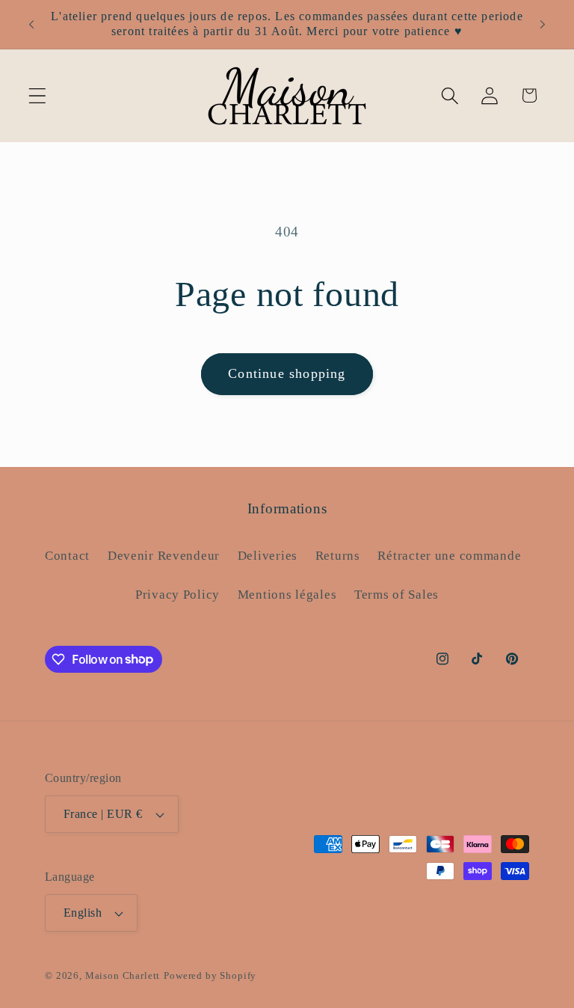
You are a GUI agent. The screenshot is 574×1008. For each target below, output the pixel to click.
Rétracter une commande (449, 556)
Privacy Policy (177, 594)
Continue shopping (286, 373)
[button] (38, 95)
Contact (67, 556)
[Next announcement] (542, 23)
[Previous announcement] (31, 23)
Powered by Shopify (210, 975)
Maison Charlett (123, 975)
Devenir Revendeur (164, 556)
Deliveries (267, 556)
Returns (337, 556)
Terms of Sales (396, 594)
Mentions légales (287, 594)
